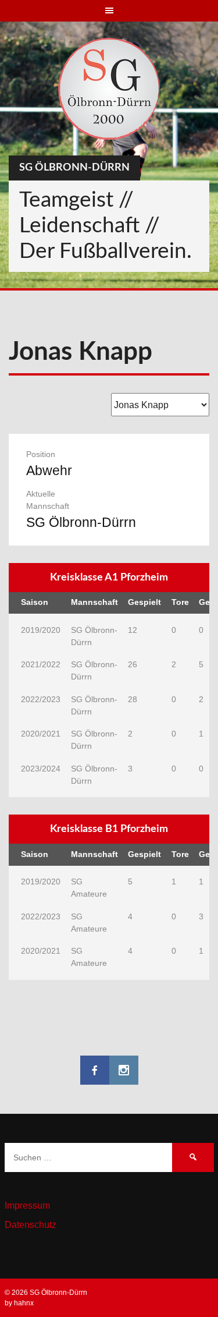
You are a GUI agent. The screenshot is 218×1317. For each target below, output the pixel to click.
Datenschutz (30, 1225)
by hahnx (19, 1303)
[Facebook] (94, 1070)
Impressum (27, 1205)
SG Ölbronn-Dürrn (74, 167)
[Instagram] (123, 1070)
